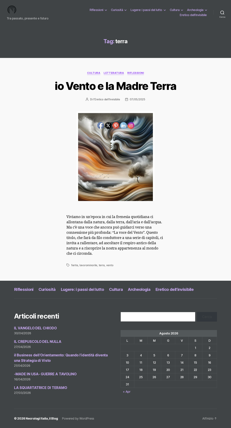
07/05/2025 (137, 99)
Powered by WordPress (78, 418)
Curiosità (117, 10)
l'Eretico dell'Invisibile (106, 99)
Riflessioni (96, 10)
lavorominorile (88, 265)
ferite (74, 265)
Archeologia (195, 10)
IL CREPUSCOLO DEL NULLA (37, 341)
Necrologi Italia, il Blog (42, 418)
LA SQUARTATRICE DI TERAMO (40, 388)
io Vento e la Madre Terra (115, 85)
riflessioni (135, 72)
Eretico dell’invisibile (193, 15)
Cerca (207, 317)
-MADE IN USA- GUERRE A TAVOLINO (45, 374)
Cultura (175, 10)
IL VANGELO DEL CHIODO (35, 328)
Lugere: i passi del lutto (146, 10)
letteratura (114, 72)
